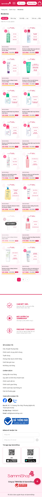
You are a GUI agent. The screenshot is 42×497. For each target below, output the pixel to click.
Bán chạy (13, 18)
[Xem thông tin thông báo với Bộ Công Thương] (16, 421)
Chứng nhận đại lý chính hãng (12, 359)
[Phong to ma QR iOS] (11, 452)
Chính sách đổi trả (9, 381)
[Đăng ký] (37, 440)
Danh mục (12, 9)
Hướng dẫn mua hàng (10, 374)
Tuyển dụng (6, 355)
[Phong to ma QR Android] (30, 452)
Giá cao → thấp (36, 18)
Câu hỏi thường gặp (9, 391)
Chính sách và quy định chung (12, 352)
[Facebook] (5, 400)
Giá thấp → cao (23, 18)
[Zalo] (15, 400)
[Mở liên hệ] (37, 481)
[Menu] (14, 3)
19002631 (15, 410)
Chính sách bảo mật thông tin (12, 388)
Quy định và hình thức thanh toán (13, 378)
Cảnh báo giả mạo (8, 362)
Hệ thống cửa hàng (9, 365)
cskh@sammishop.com (15, 413)
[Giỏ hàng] (39, 3)
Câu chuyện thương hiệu (10, 349)
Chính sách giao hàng (10, 384)
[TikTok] (10, 400)
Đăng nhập (32, 3)
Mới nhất (4, 18)
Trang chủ (4, 9)
